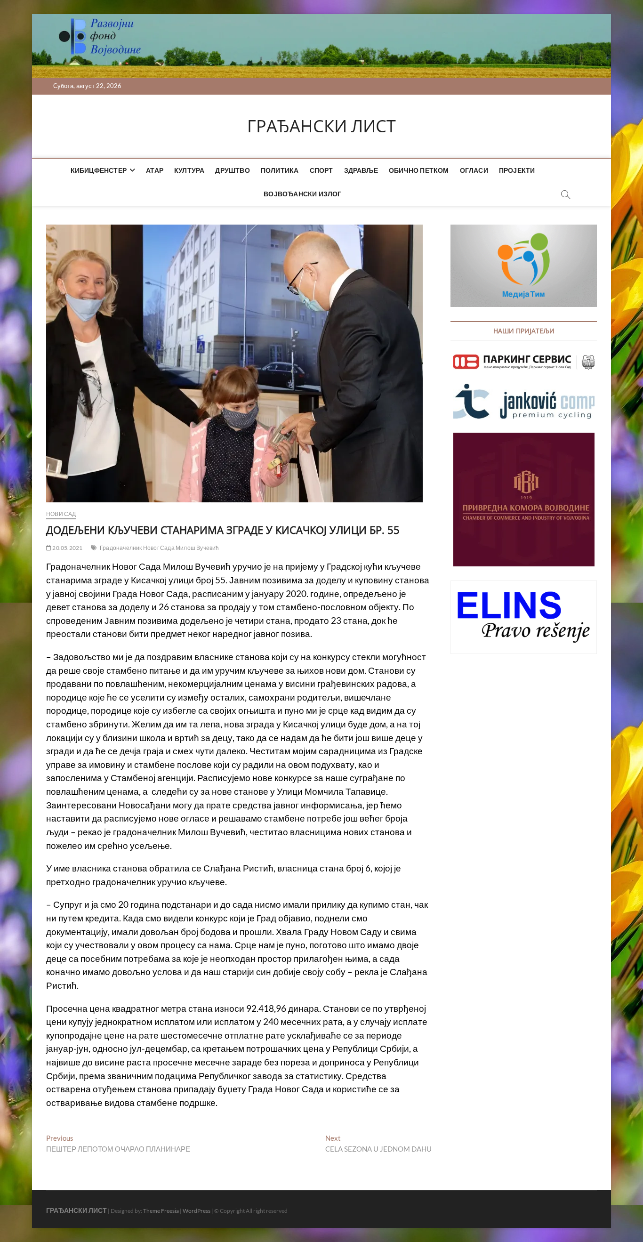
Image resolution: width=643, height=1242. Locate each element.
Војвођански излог (302, 194)
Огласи (474, 170)
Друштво (232, 170)
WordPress (196, 1210)
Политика (280, 170)
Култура (189, 170)
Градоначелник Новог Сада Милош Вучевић (159, 547)
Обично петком (419, 170)
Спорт (321, 170)
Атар (154, 170)
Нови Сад (61, 513)
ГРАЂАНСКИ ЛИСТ (321, 126)
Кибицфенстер (99, 170)
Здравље (361, 170)
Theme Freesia (161, 1210)
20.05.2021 (66, 547)
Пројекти (517, 170)
